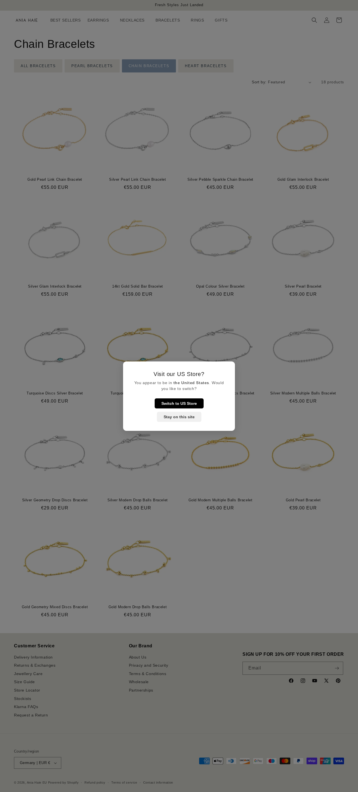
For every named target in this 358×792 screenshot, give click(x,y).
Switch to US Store (179, 403)
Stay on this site (179, 417)
